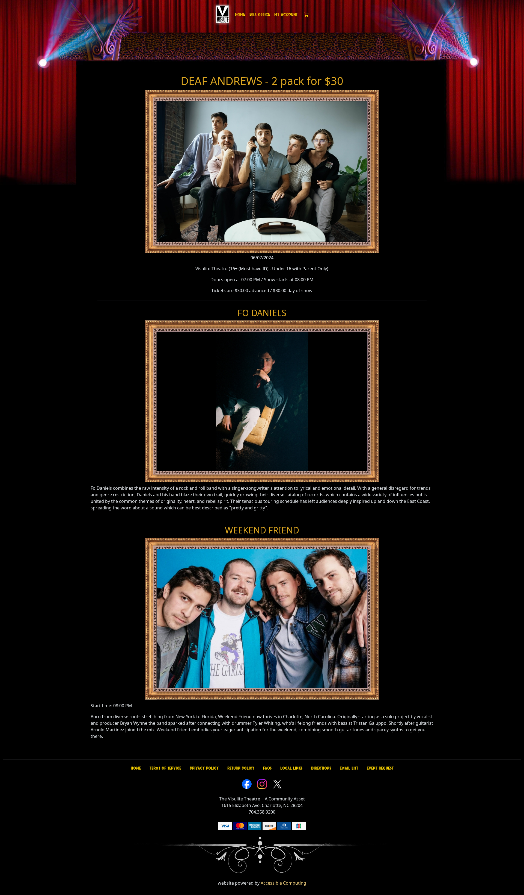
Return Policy (240, 768)
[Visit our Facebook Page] (247, 783)
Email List (349, 768)
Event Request (380, 768)
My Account (286, 14)
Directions (321, 768)
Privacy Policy (204, 768)
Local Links (291, 768)
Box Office (259, 14)
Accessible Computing (283, 883)
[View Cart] (306, 14)
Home (240, 14)
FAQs (267, 768)
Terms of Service (165, 768)
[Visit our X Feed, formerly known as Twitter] (277, 783)
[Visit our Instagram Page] (262, 783)
